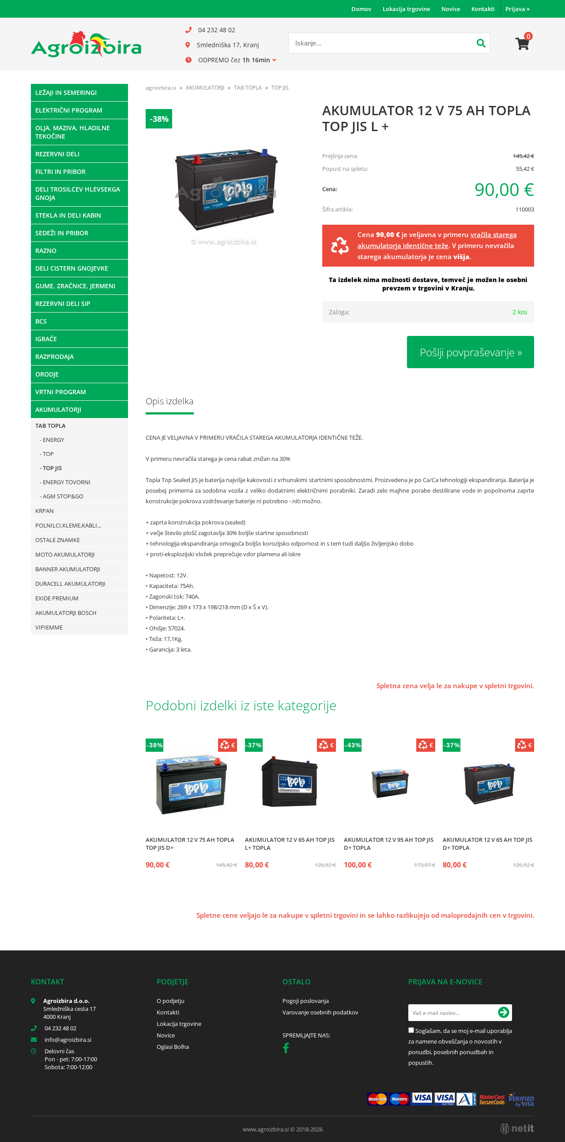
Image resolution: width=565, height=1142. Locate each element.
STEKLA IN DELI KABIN (68, 215)
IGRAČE (46, 339)
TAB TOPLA (50, 426)
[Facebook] (288, 1050)
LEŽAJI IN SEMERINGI (66, 92)
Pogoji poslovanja (305, 1001)
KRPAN (44, 511)
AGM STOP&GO (63, 496)
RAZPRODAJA (54, 356)
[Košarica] (523, 44)
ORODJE (47, 374)
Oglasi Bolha (173, 1047)
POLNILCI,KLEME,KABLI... (68, 525)
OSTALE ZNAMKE (57, 540)
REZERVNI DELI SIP (62, 303)
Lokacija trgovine (406, 9)
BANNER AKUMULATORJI (67, 569)
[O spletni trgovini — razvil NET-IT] (517, 1128)
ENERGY (53, 440)
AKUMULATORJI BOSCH (66, 613)
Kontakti (483, 9)
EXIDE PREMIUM (57, 598)
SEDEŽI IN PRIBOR (61, 233)
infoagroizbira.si (68, 1040)
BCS (41, 321)
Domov (361, 9)
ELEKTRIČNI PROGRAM (68, 110)
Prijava (517, 9)
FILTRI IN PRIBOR (60, 171)
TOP (48, 454)
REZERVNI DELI (57, 154)
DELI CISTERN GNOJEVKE (71, 268)
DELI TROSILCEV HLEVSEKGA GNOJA (77, 193)
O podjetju (171, 1001)
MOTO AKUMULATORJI (65, 554)
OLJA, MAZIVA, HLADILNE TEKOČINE (72, 132)
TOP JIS (52, 468)
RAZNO (45, 250)
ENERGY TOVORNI (66, 482)
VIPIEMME (49, 627)
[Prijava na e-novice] (503, 1012)
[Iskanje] (481, 44)
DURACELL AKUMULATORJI (70, 584)
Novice (450, 9)
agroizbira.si (161, 87)
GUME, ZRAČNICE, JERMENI (75, 286)
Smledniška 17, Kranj (228, 45)
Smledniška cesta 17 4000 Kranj (69, 1013)
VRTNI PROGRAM (60, 392)
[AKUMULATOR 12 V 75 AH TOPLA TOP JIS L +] (225, 188)
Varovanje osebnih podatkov (320, 1012)
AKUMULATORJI (58, 409)
